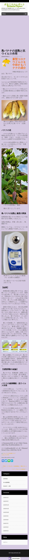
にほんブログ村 (5, 455)
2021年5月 (5, 530)
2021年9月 (5, 516)
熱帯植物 (5, 478)
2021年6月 (5, 527)
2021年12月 (6, 505)
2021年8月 (5, 519)
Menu (4, 14)
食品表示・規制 (7, 486)
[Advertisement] (14, 31)
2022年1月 (5, 501)
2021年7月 (5, 523)
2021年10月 (6, 512)
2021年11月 (6, 508)
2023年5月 (5, 497)
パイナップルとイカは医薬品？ (20, 469)
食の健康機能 (6, 482)
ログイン (5, 542)
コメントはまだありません (16, 56)
